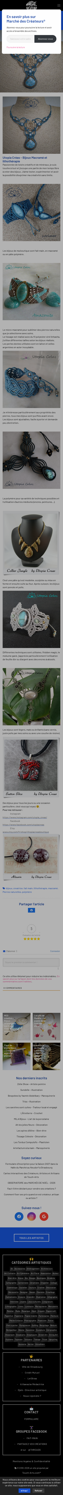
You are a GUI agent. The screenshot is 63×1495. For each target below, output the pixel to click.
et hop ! (24, 1491)
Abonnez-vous (45, 39)
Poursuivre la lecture (16, 47)
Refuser (38, 1491)
